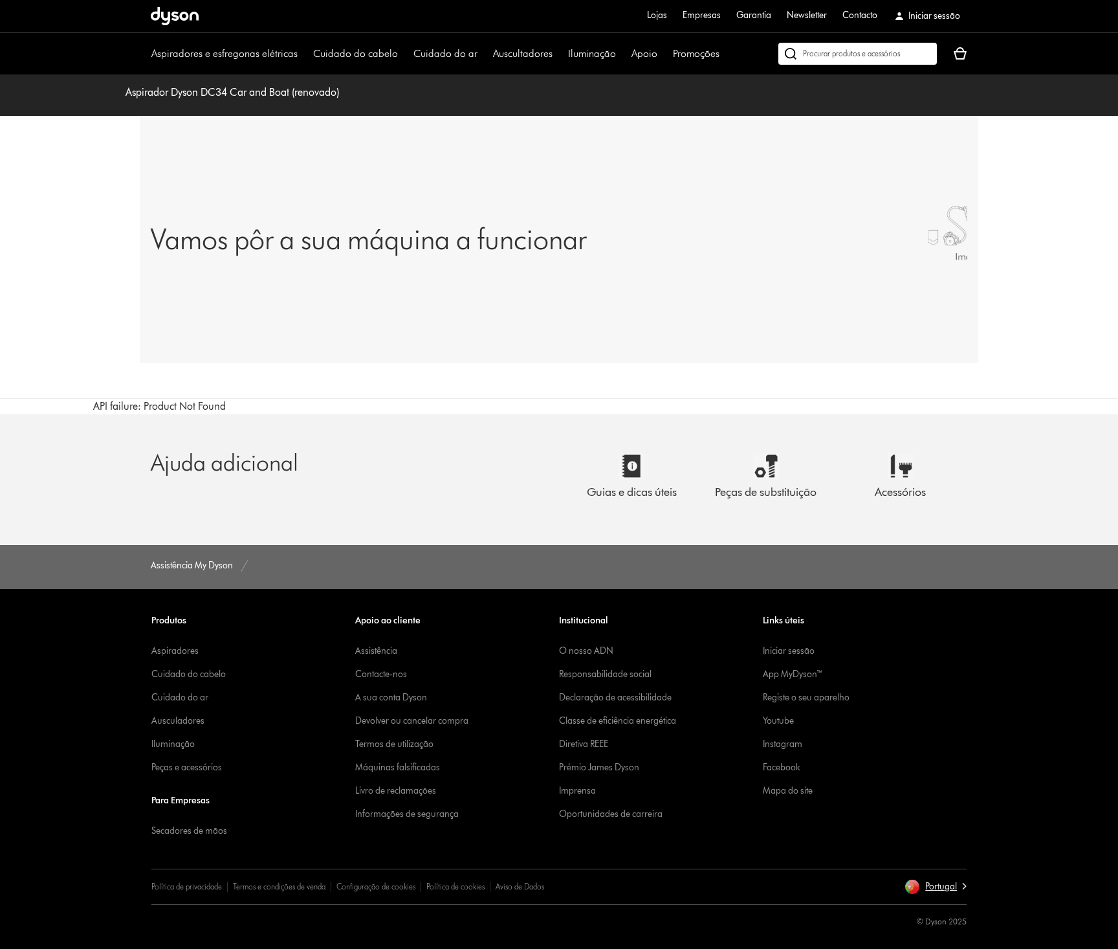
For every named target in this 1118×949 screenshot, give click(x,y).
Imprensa (577, 790)
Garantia (753, 15)
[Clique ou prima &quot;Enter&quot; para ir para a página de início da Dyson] (175, 16)
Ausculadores (177, 720)
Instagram (782, 744)
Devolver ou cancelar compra (411, 720)
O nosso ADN (586, 650)
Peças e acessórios (186, 767)
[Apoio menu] (663, 53)
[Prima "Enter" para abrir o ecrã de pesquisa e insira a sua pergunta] (857, 54)
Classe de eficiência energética (617, 720)
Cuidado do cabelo (355, 53)
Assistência (376, 650)
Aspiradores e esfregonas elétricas (224, 53)
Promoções (696, 53)
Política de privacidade (186, 886)
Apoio (644, 53)
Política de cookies (455, 886)
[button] (935, 887)
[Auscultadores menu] (559, 53)
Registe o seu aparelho (806, 697)
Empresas (702, 15)
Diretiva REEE (583, 744)
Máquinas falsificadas (397, 767)
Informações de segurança (407, 814)
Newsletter (807, 15)
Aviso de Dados (520, 886)
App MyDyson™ (793, 674)
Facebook (781, 767)
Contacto (859, 15)
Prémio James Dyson (599, 767)
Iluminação (592, 53)
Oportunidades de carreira (611, 814)
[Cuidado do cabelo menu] (404, 53)
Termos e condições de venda (279, 886)
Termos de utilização (394, 744)
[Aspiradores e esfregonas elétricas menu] (304, 53)
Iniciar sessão (789, 650)
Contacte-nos (381, 674)
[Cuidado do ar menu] (483, 53)
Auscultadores (523, 53)
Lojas (657, 15)
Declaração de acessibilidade (615, 697)
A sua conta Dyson (391, 697)
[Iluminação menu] (622, 53)
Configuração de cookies (375, 886)
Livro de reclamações (395, 790)
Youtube (778, 720)
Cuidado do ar (445, 53)
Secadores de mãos (189, 830)
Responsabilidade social (605, 674)
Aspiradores (175, 650)
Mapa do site (788, 790)
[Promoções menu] (725, 53)
